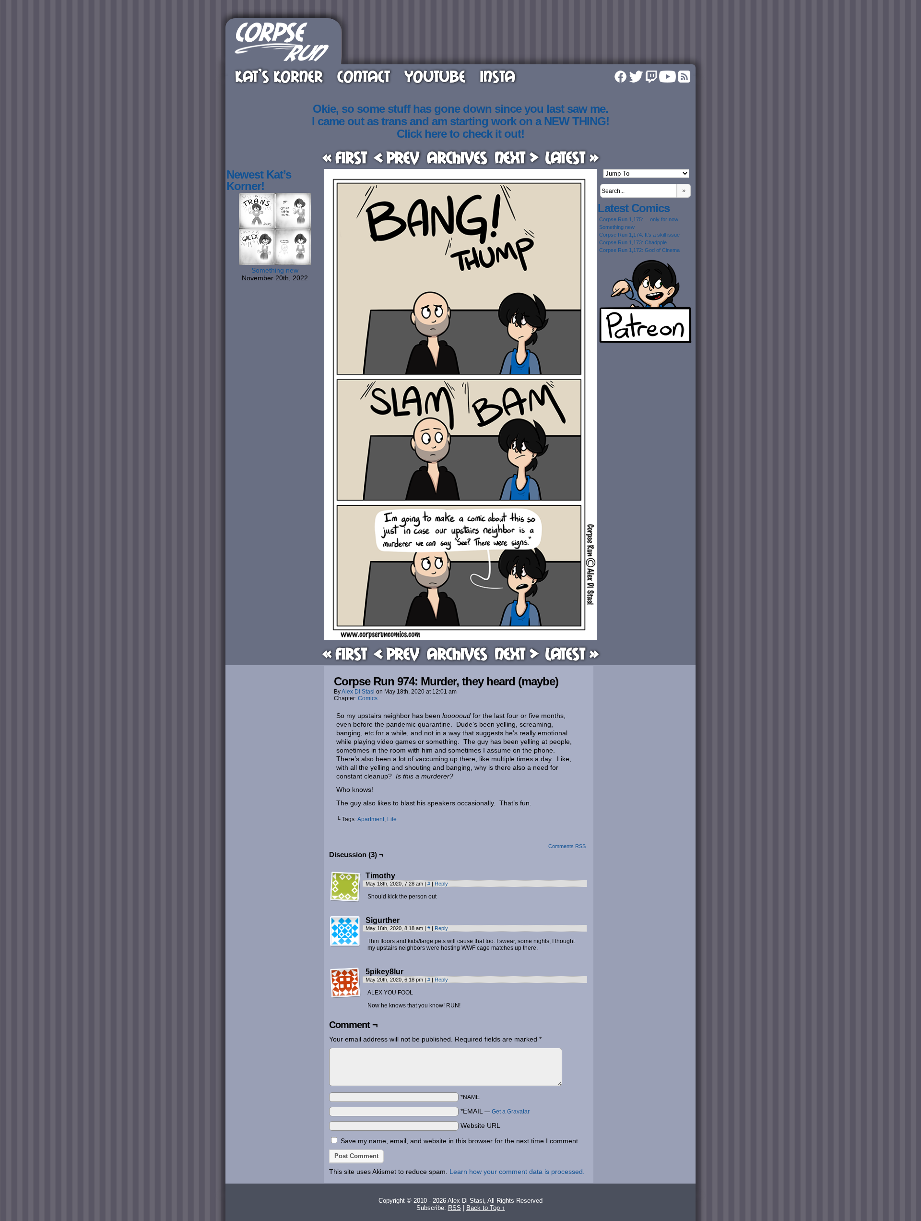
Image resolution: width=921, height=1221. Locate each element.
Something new (274, 270)
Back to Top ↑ (485, 1207)
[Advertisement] (520, 39)
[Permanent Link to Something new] (275, 262)
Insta (497, 76)
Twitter (636, 77)
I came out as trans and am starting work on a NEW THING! (460, 121)
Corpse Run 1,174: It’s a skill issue (639, 235)
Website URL (480, 1125)
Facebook (620, 77)
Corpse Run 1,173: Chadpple (633, 242)
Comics (368, 698)
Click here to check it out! (460, 133)
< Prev (396, 157)
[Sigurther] (345, 931)
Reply (441, 883)
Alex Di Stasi (358, 691)
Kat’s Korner (279, 76)
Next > (516, 157)
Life (392, 819)
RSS (684, 77)
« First (344, 157)
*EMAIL (495, 1111)
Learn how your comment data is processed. (517, 1171)
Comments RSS (567, 846)
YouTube (434, 76)
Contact (363, 76)
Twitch (651, 77)
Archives (457, 157)
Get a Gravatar (511, 1111)
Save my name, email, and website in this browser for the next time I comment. (460, 1141)
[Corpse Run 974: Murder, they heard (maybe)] (460, 638)
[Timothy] (345, 887)
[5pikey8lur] (345, 983)
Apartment (370, 819)
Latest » (572, 157)
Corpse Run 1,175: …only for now (638, 219)
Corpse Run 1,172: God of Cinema (639, 250)
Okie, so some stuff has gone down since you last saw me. (460, 108)
